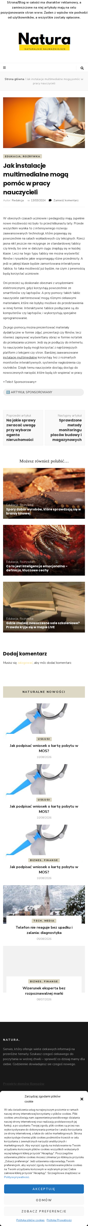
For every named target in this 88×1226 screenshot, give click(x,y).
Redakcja (18, 200)
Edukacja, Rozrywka (22, 156)
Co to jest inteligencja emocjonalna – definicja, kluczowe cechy (37, 568)
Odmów (44, 1200)
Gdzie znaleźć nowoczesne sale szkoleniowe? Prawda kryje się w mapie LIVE (43, 625)
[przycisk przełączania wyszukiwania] (82, 68)
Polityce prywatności (16, 1177)
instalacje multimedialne (20, 357)
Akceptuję (44, 1189)
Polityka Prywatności (59, 1220)
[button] (82, 1099)
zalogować (25, 663)
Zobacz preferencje (44, 1211)
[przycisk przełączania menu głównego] (5, 67)
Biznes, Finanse (44, 860)
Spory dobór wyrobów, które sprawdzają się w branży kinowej (43, 511)
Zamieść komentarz (66, 200)
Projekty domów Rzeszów (23, 1084)
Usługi (44, 739)
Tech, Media (43, 920)
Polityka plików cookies (30, 1220)
